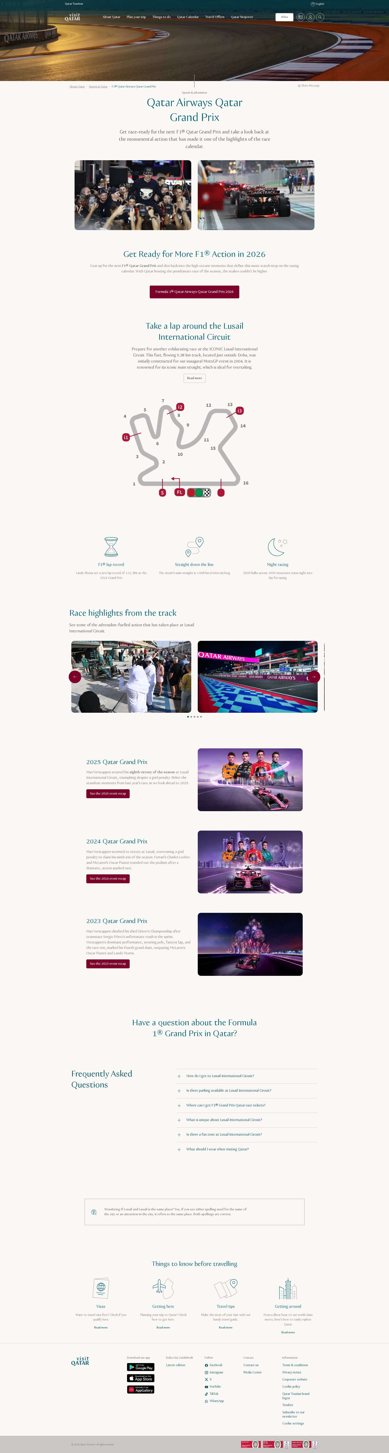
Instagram (216, 1372)
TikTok (214, 1394)
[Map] (301, 17)
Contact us (251, 1365)
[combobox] (320, 17)
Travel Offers (214, 17)
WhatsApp (217, 1401)
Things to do (161, 17)
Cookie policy (291, 1387)
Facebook (216, 1365)
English (318, 4)
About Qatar (111, 17)
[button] (247, 1076)
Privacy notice (291, 1372)
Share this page (310, 85)
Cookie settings (293, 1423)
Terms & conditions (295, 1365)
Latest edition (175, 1365)
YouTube (215, 1387)
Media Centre (253, 1372)
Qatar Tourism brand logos (295, 1396)
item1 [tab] (188, 717)
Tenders (287, 1405)
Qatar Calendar (188, 17)
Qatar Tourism (74, 4)
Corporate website (295, 1379)
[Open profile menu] (310, 17)
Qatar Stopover (242, 17)
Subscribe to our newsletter (293, 1414)
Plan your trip (136, 17)
